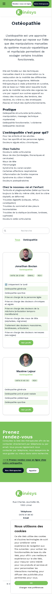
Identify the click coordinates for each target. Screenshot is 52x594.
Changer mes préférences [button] (31, 587)
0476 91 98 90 (26, 514)
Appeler (33, 470)
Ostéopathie (30, 239)
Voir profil (26, 343)
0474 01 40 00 (22, 380)
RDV (40, 275)
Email (31, 275)
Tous (17, 239)
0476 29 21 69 (17, 275)
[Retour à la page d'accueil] (26, 12)
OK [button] (31, 583)
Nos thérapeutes (13, 470)
